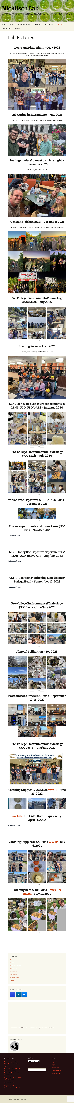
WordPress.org (56, 1073)
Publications (37, 24)
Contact (17, 28)
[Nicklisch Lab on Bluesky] (24, 994)
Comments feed (56, 1071)
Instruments (49, 24)
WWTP (52, 790)
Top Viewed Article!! (9, 1083)
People (12, 24)
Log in (53, 1065)
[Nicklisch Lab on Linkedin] (18, 994)
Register (54, 1062)
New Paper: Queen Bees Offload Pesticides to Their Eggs (11, 1064)
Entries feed (55, 1068)
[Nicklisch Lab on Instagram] (12, 994)
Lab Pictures (60, 24)
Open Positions (6, 28)
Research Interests (24, 24)
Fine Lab (16, 816)
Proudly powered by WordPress (17, 1099)
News (3, 24)
